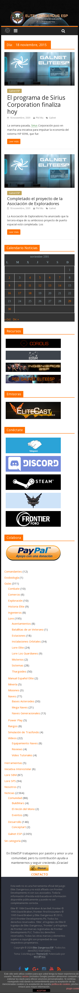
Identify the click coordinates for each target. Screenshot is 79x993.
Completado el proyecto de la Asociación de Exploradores (35, 201)
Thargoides (19, 671)
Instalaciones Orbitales (26, 641)
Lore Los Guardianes (25, 653)
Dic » (16, 319)
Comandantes (13, 571)
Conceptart (19, 827)
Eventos (17, 815)
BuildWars (18, 803)
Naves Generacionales (26, 713)
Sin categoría (12, 841)
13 (49, 285)
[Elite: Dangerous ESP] (39, 12)
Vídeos (12, 738)
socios (25, 976)
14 (59, 285)
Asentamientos (21, 623)
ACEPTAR (41, 991)
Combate (14, 588)
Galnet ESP (14, 90)
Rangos (13, 726)
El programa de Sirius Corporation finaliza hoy (36, 105)
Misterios (18, 659)
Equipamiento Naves (25, 743)
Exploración (15, 600)
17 (19, 293)
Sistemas (17, 665)
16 (9, 293)
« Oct (7, 319)
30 (9, 309)
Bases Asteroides (23, 701)
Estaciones (19, 635)
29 (69, 301)
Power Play (15, 720)
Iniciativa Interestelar (17, 769)
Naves (12, 696)
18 (29, 293)
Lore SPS (10, 781)
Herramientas (13, 763)
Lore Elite (18, 647)
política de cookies (61, 984)
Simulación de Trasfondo (23, 732)
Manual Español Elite (21, 678)
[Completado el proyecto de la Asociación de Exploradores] (39, 156)
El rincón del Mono (23, 809)
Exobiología (11, 577)
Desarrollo (14, 822)
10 (19, 285)
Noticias (9, 793)
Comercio (14, 594)
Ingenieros (15, 612)
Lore (11, 618)
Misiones (13, 690)
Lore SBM (10, 775)
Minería (12, 684)
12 (39, 285)
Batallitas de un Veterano (28, 629)
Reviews (17, 749)
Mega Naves (20, 707)
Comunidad (15, 798)
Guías (7, 583)
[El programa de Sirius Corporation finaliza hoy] (39, 54)
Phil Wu (39, 117)
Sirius (34, 125)
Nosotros (10, 787)
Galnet (52, 117)
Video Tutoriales (22, 755)
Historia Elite (16, 606)
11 (29, 285)
